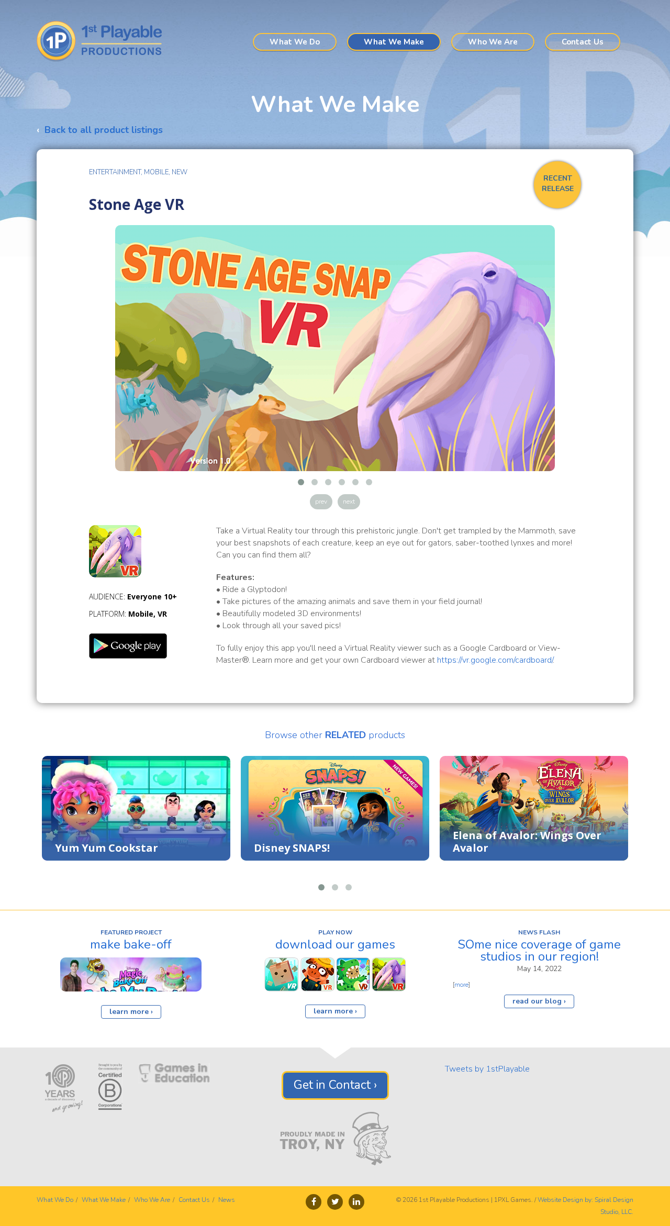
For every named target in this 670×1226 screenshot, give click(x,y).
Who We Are (493, 42)
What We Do (295, 42)
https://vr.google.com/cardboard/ (495, 660)
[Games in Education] (174, 1072)
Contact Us (583, 42)
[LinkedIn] (356, 1202)
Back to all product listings (103, 130)
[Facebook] (313, 1202)
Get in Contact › (335, 1085)
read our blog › (539, 1001)
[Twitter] (335, 1202)
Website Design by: (565, 1200)
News (226, 1200)
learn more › (131, 1012)
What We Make (394, 42)
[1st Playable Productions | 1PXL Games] (103, 41)
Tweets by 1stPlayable (487, 1069)
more (461, 984)
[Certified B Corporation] (110, 1086)
